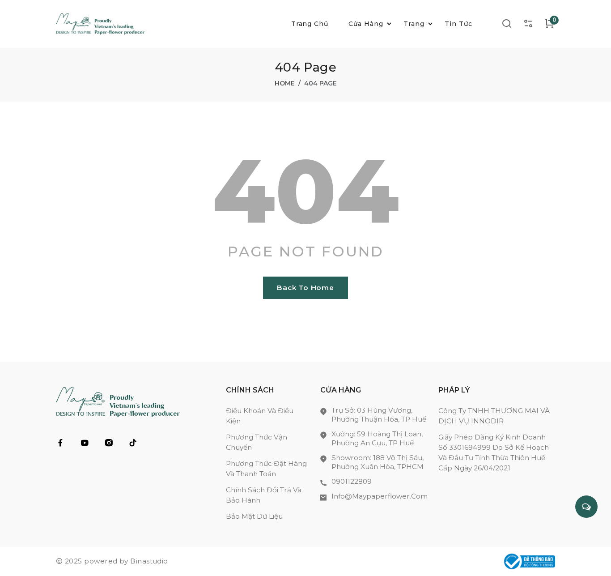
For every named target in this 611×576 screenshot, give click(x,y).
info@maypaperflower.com (379, 496)
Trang (413, 24)
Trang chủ (310, 24)
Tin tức (458, 24)
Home (285, 83)
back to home (305, 287)
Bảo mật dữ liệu (254, 516)
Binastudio (149, 561)
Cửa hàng (365, 24)
